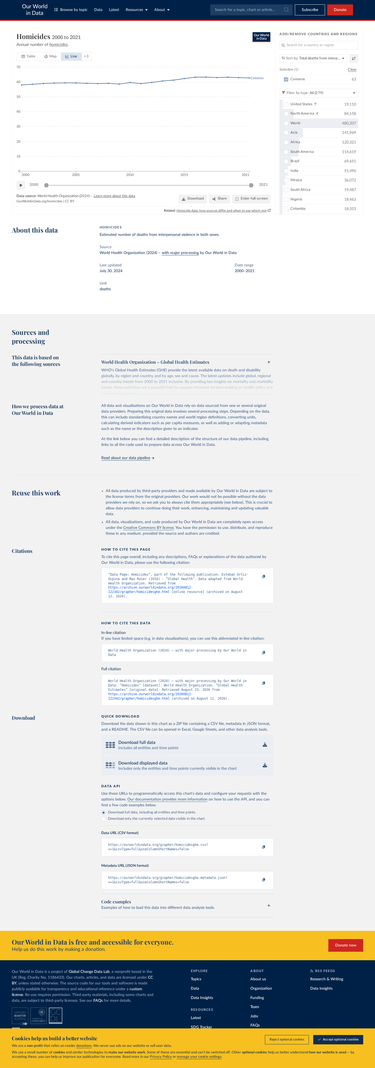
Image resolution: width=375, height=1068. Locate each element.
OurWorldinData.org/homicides (39, 201)
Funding (257, 998)
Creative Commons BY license (148, 528)
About (159, 10)
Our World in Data (34, 10)
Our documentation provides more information (167, 799)
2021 (263, 185)
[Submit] (285, 10)
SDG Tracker (201, 1027)
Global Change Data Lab (89, 972)
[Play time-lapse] (20, 185)
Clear (352, 69)
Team (254, 1007)
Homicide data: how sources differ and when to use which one (222, 210)
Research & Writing (326, 979)
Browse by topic (74, 10)
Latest (114, 10)
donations (84, 1046)
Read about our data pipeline (125, 458)
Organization (261, 988)
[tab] (28, 56)
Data (98, 10)
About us (258, 979)
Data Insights (202, 998)
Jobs (254, 1016)
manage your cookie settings (199, 1057)
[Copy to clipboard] (258, 577)
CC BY (69, 201)
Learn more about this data (114, 196)
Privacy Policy (161, 1057)
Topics (196, 979)
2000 (34, 185)
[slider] (46, 185)
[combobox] (251, 9)
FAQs (98, 1001)
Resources (134, 10)
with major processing (180, 253)
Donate (340, 10)
